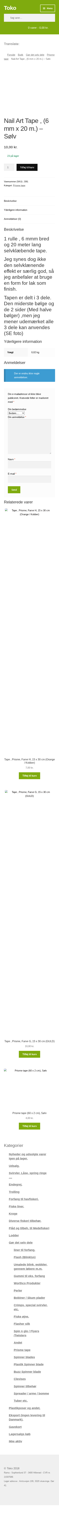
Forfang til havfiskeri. (24, 1199)
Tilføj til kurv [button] (29, 775)
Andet (18, 1342)
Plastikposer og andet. (24, 1408)
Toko (10, 8)
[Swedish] (35, 43)
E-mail (12, 473)
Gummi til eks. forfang (29, 1276)
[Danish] (22, 43)
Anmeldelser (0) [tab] (12, 218)
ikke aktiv (15, 1441)
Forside (11, 55)
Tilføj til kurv (27, 167)
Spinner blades (24, 1357)
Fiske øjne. (21, 1316)
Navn (11, 459)
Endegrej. (15, 1184)
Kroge (13, 1213)
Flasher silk (22, 1323)
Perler (18, 1290)
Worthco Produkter (27, 1283)
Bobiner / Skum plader (29, 1297)
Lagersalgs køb (19, 1434)
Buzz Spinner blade (27, 1371)
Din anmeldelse (17, 417)
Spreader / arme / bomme (31, 1393)
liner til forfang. (24, 1250)
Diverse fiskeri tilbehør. (25, 1221)
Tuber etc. (21, 1400)
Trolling (14, 1192)
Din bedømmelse (17, 409)
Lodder (14, 1235)
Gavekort (15, 1427)
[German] (31, 43)
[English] (27, 43)
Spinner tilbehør (25, 1386)
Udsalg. (14, 1166)
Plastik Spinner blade (29, 1364)
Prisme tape (19, 185)
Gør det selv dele (35, 55)
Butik (20, 55)
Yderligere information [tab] (15, 209)
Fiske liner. (16, 1206)
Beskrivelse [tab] (10, 200)
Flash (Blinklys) (25, 1257)
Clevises (20, 1379)
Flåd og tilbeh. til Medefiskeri (29, 1228)
